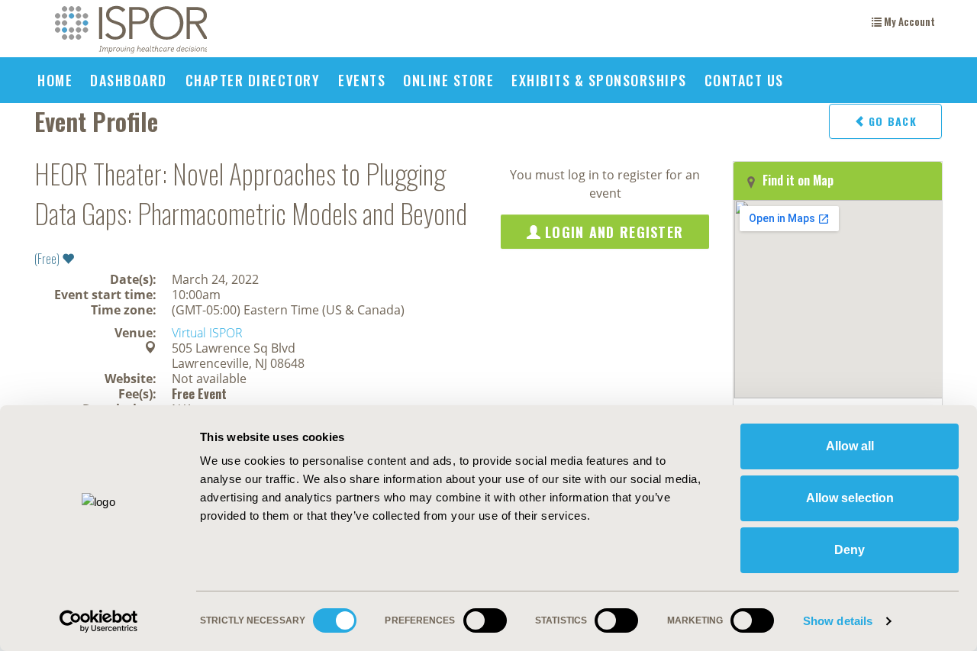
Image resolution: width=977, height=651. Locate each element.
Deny (849, 549)
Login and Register (612, 232)
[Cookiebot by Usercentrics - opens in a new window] (99, 621)
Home (55, 80)
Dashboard (128, 80)
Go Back (891, 121)
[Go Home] (130, 30)
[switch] (485, 625)
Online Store (448, 80)
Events (361, 80)
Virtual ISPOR (207, 332)
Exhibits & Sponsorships (599, 80)
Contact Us (744, 80)
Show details (837, 620)
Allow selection (850, 497)
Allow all (850, 446)
